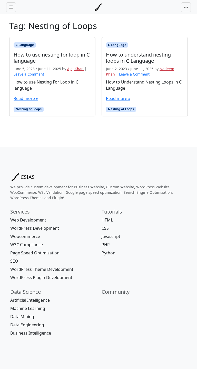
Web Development (28, 220)
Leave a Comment (29, 74)
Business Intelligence (30, 333)
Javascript (111, 236)
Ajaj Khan (75, 68)
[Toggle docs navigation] (11, 7)
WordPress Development (34, 228)
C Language (25, 45)
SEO (14, 261)
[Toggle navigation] (186, 7)
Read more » (26, 98)
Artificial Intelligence (30, 300)
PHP (106, 244)
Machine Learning (27, 308)
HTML (107, 220)
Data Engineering (27, 325)
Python (108, 253)
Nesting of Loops (29, 109)
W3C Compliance (26, 244)
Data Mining (22, 316)
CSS (105, 228)
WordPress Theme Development (41, 269)
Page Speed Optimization (35, 253)
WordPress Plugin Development (41, 277)
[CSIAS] (98, 7)
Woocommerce (25, 236)
